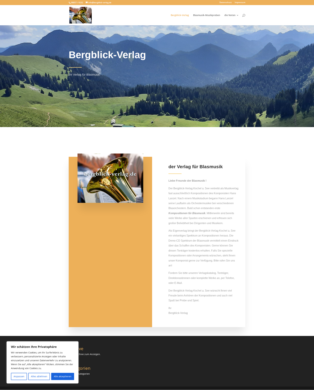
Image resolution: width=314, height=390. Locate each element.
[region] (42, 362)
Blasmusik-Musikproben (206, 15)
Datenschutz (225, 2)
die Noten (230, 15)
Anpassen (19, 376)
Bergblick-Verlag (180, 15)
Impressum (240, 2)
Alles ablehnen (39, 376)
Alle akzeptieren (62, 376)
